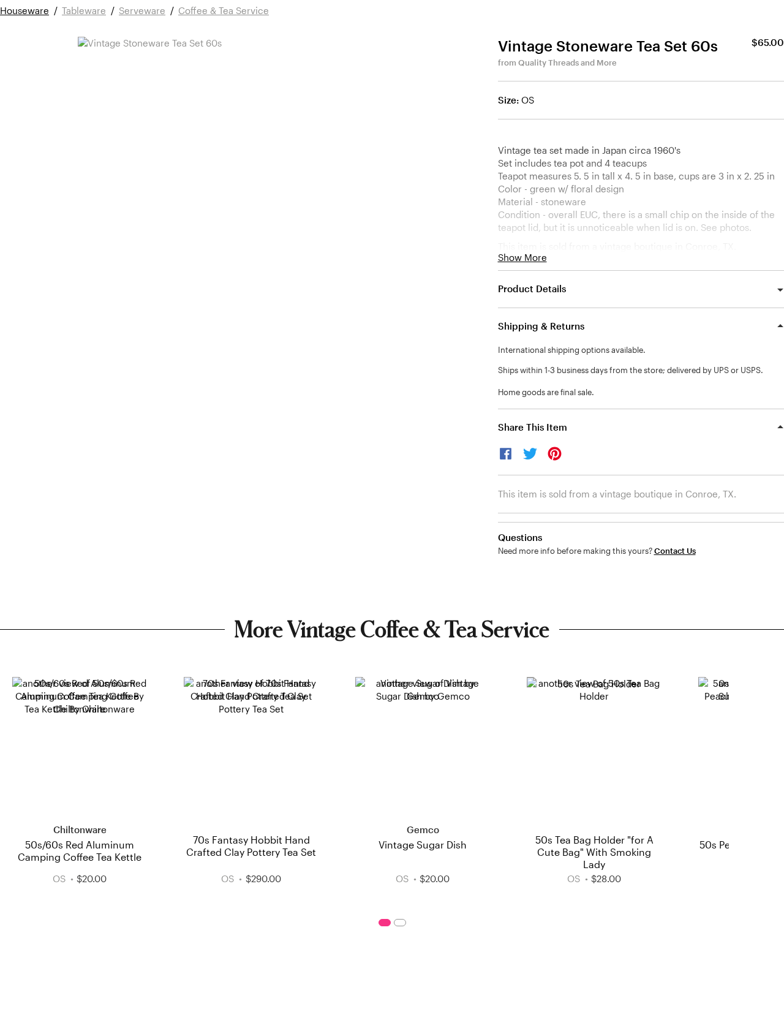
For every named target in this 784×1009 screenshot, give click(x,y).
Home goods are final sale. (546, 392)
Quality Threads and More (567, 62)
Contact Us (675, 551)
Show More (522, 257)
